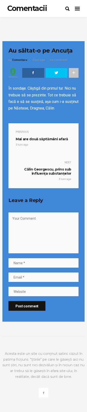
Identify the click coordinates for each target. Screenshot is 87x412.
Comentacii (27, 8)
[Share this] (33, 73)
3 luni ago (38, 60)
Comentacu (19, 60)
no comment (58, 60)
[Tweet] (57, 73)
